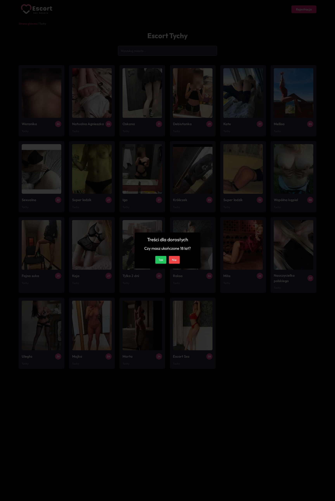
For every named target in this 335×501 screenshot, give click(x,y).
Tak (160, 260)
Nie (174, 260)
